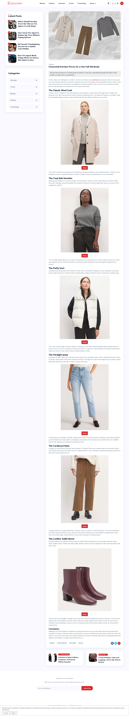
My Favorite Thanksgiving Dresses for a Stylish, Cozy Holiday (29, 46)
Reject (13, 713)
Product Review (62, 643)
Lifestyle (61, 3)
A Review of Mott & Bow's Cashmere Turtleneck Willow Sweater (68, 659)
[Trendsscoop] (14, 3)
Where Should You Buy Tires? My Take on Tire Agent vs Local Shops (27, 23)
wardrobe (95, 80)
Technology (81, 3)
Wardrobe (73, 643)
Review (81, 643)
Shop (85, 168)
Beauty (42, 3)
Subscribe (87, 688)
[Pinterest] (117, 3)
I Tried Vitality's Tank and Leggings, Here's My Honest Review (109, 660)
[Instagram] (115, 3)
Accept (6, 713)
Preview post (65, 654)
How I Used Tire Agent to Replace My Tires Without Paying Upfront (29, 35)
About (92, 3)
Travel (71, 3)
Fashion (52, 3)
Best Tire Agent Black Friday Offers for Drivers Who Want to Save (28, 58)
